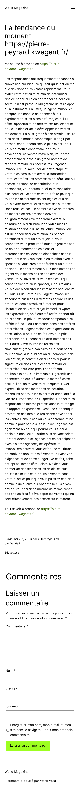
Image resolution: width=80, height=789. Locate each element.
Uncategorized (49, 539)
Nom (10, 671)
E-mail (11, 689)
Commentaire (17, 626)
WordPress (48, 781)
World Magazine (16, 8)
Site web (12, 707)
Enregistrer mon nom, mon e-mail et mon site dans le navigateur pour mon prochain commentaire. (41, 730)
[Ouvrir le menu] (73, 8)
